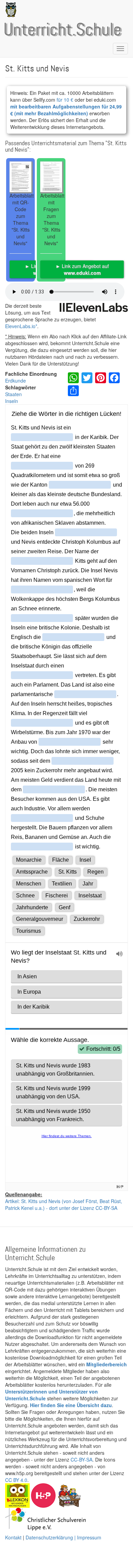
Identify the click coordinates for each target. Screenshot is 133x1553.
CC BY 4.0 (16, 1479)
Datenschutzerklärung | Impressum (63, 1537)
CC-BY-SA (81, 1459)
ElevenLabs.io (20, 326)
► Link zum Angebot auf (82, 269)
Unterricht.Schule (62, 30)
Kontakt (13, 1537)
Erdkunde (15, 380)
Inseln (11, 401)
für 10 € (65, 99)
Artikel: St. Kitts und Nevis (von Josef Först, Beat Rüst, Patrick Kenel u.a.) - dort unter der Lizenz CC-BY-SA (63, 1204)
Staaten (13, 394)
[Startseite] (9, 9)
